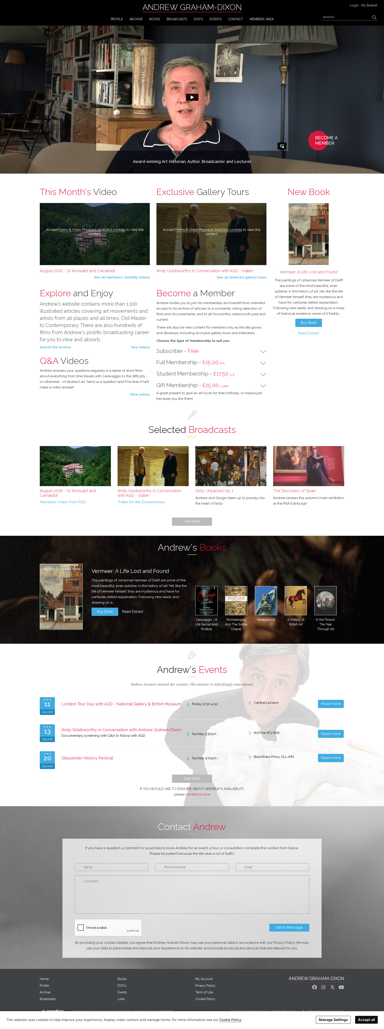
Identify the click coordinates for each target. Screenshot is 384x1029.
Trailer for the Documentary (141, 502)
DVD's (198, 19)
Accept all (366, 1019)
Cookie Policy (205, 999)
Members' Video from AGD (63, 502)
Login (354, 5)
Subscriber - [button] (177, 351)
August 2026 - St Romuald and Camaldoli (77, 270)
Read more (331, 704)
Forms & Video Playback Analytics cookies (92, 230)
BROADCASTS (177, 19)
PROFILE (117, 19)
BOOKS (154, 19)
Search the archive (55, 347)
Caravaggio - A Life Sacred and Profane (206, 624)
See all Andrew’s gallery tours (241, 277)
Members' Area (262, 19)
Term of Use (204, 992)
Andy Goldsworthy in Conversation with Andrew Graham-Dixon (121, 729)
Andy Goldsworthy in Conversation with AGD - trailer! (205, 270)
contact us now (198, 794)
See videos (140, 347)
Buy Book (309, 323)
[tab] (211, 351)
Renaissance (266, 619)
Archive (45, 992)
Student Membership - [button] (195, 374)
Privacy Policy (205, 985)
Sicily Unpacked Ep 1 (214, 490)
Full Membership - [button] (190, 362)
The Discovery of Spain (294, 490)
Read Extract (308, 333)
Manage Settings (333, 1019)
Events (122, 992)
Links (121, 999)
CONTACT (235, 19)
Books (122, 979)
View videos (140, 394)
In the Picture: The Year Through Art (325, 624)
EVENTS (215, 19)
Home (44, 979)
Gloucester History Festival (87, 758)
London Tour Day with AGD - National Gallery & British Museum (121, 704)
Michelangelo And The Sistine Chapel (236, 624)
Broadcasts (48, 999)
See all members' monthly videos (122, 277)
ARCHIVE (136, 19)
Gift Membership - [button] (192, 385)
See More (192, 521)
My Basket (369, 5)
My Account (204, 979)
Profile (44, 985)
